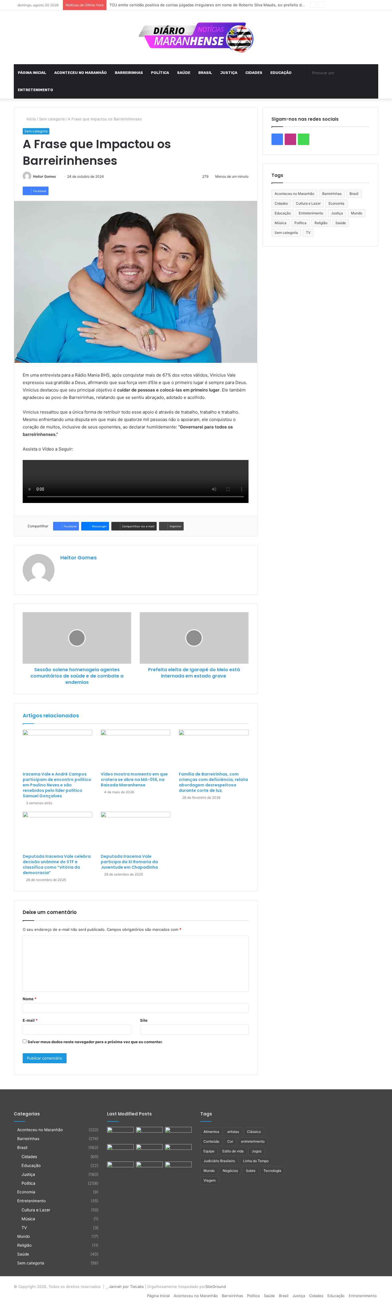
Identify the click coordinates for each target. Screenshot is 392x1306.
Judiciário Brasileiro (219, 1161)
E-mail (30, 1020)
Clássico (254, 1131)
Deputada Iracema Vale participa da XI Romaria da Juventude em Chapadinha (129, 861)
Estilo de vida (233, 1151)
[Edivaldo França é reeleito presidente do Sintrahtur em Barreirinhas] (149, 1169)
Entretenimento (35, 90)
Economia (336, 203)
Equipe (208, 1151)
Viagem (209, 1180)
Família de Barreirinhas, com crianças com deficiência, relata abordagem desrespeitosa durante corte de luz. (213, 782)
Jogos (256, 1151)
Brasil (205, 73)
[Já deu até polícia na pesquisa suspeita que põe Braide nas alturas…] (178, 1134)
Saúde (183, 73)
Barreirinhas (129, 73)
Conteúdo (211, 1141)
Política (160, 73)
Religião (321, 223)
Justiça (228, 73)
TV (308, 232)
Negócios (230, 1170)
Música (280, 223)
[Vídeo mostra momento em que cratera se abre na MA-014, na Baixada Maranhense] (135, 749)
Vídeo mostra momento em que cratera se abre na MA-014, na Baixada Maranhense (134, 779)
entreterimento (253, 1141)
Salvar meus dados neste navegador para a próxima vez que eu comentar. (95, 1041)
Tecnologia (272, 1170)
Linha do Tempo (256, 1161)
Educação (281, 73)
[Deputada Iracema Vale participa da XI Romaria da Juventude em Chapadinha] (135, 831)
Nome (29, 998)
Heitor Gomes (44, 176)
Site (144, 1020)
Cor (230, 1141)
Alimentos (211, 1131)
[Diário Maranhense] (196, 37)
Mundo (356, 213)
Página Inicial (32, 73)
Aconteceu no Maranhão (80, 73)
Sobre (250, 1170)
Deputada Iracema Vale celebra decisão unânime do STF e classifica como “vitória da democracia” (57, 864)
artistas (233, 1131)
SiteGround (215, 1286)
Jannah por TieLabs (126, 1286)
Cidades (253, 73)
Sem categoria (52, 119)
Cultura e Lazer (308, 203)
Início (31, 119)
